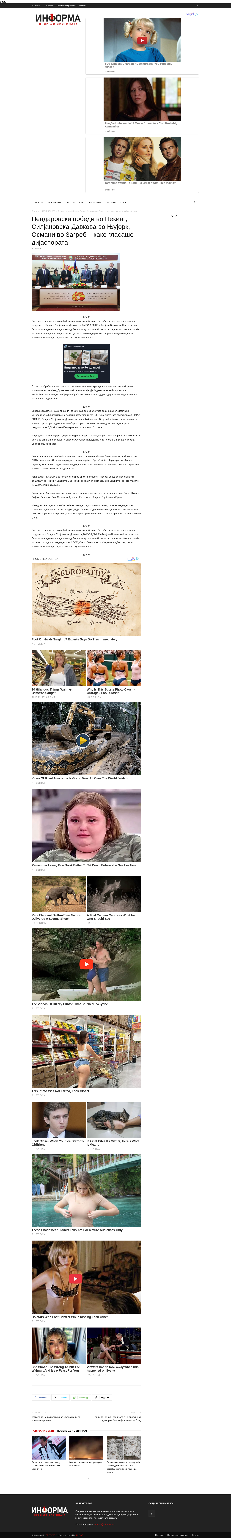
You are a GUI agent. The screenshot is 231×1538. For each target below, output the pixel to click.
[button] (195, 202)
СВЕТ (82, 202)
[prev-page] (83, 1478)
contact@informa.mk (104, 1524)
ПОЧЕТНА (39, 202)
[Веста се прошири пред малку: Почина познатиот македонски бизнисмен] (49, 1448)
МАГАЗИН (111, 202)
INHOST (79, 1535)
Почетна (35, 211)
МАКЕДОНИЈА (55, 202)
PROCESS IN (52, 1535)
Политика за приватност (66, 5)
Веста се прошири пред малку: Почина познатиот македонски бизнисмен (46, 1465)
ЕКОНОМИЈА (95, 202)
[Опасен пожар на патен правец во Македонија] (86, 1448)
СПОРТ (124, 202)
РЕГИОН (71, 202)
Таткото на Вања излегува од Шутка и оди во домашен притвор (56, 1418)
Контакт (82, 5)
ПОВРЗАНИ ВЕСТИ (43, 1430)
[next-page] (88, 1478)
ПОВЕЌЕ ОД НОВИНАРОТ (72, 1430)
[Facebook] (197, 5)
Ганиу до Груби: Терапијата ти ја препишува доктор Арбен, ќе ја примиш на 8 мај (117, 1418)
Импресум (50, 5)
